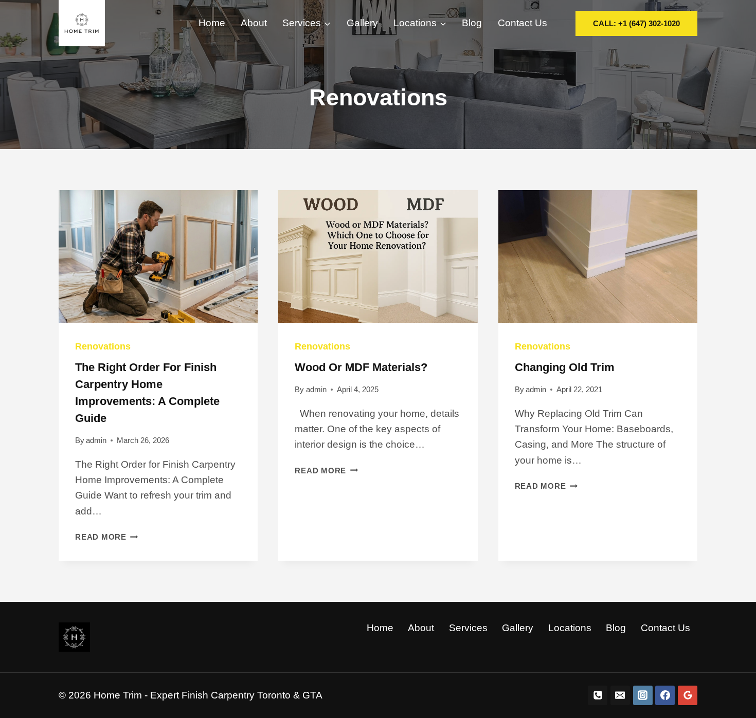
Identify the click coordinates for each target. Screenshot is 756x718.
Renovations (103, 346)
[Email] (620, 695)
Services (468, 627)
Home (212, 22)
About (254, 22)
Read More (106, 536)
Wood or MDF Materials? (361, 367)
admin (96, 440)
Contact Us (522, 22)
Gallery (362, 22)
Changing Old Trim (565, 367)
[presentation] (158, 256)
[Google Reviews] (687, 695)
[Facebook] (665, 695)
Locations (569, 627)
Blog (472, 22)
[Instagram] (643, 695)
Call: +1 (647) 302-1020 (636, 23)
